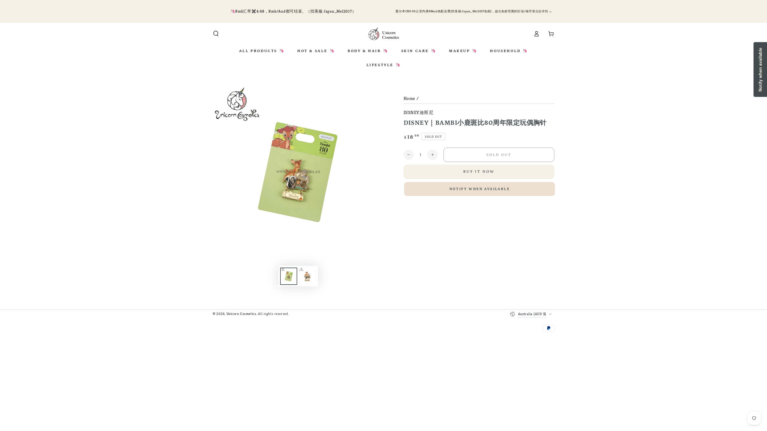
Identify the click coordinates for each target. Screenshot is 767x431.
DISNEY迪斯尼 (419, 112)
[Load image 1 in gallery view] (288, 276)
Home (409, 98)
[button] (216, 34)
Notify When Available (479, 189)
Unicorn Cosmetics (241, 314)
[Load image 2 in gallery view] (307, 276)
